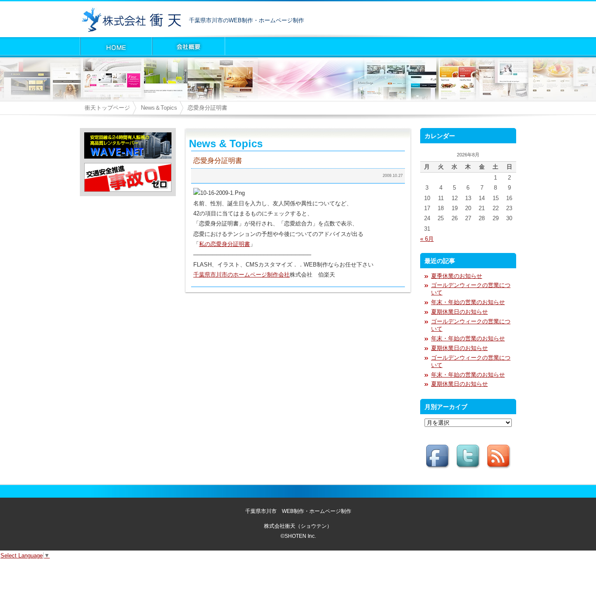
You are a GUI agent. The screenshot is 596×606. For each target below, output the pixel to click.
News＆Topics (159, 107)
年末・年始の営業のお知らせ (468, 302)
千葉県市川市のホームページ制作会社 (241, 274)
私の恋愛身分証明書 (224, 244)
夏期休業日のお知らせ (459, 311)
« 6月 (427, 238)
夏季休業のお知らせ (456, 276)
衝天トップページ (107, 107)
